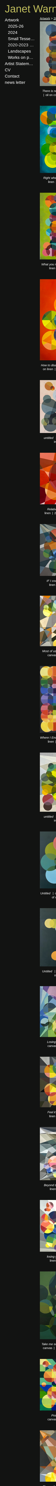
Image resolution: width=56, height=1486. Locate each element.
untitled (49, 438)
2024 (12, 32)
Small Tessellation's (21, 38)
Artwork (12, 20)
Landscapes (19, 51)
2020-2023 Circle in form (21, 45)
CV (8, 70)
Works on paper (21, 57)
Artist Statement (20, 63)
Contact (12, 76)
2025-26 (16, 26)
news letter (15, 82)
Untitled (45, 893)
